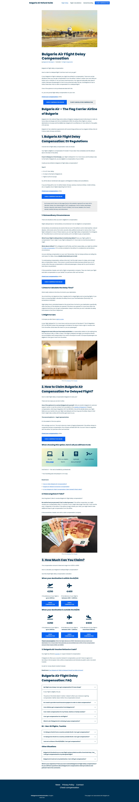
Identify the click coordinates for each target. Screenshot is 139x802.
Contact (80, 785)
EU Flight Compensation (67, 62)
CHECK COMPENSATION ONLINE (55, 102)
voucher (57, 654)
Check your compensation (50, 97)
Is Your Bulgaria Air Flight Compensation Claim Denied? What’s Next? (62, 489)
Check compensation (69, 787)
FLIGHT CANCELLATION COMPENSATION (81, 102)
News (57, 785)
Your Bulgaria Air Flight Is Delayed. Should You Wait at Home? (66, 670)
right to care (60, 319)
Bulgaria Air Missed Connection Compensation (56, 486)
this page (50, 462)
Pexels (75, 381)
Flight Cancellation (75, 3)
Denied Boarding (88, 3)
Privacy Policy (68, 785)
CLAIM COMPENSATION (102, 3)
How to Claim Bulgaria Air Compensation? (55, 484)
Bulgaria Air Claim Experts (48, 62)
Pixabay (69, 381)
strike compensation (49, 248)
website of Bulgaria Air (80, 407)
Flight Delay (65, 3)
